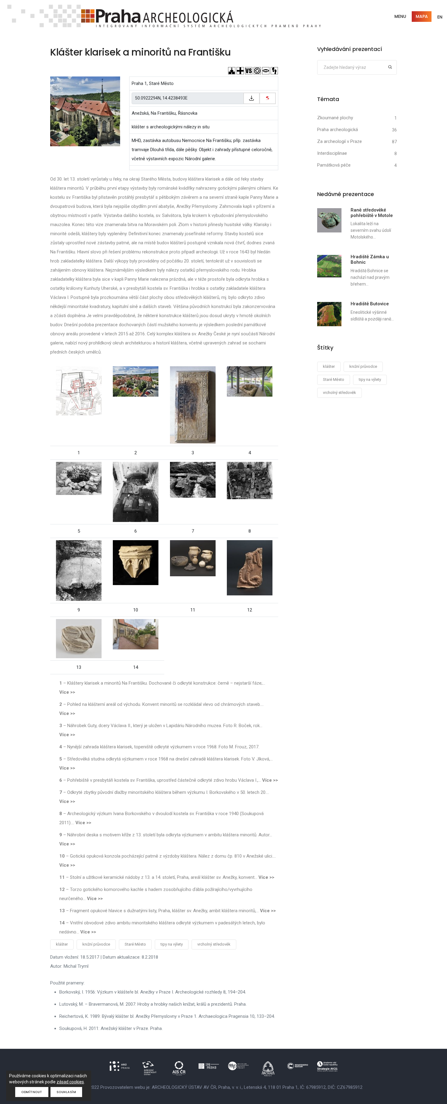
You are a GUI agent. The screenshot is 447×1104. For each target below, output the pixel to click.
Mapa (422, 16)
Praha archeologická (337, 129)
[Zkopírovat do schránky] (251, 98)
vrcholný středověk (213, 944)
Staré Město (135, 944)
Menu (400, 16)
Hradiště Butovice (370, 303)
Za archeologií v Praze (339, 141)
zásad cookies (70, 1081)
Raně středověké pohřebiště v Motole (372, 212)
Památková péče (334, 165)
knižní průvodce (96, 944)
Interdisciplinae (332, 153)
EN (439, 17)
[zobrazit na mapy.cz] (267, 98)
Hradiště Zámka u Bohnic (370, 259)
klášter (62, 944)
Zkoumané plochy (335, 117)
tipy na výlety (172, 944)
